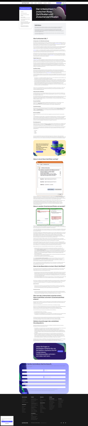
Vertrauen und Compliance (25, 402)
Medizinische (59, 403)
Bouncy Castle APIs (33, 409)
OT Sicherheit (50, 409)
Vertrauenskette (49, 72)
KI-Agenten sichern (51, 408)
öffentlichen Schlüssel (58, 43)
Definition (22, 11)
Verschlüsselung (52, 55)
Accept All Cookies (7, 421)
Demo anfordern (60, 351)
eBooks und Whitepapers (43, 408)
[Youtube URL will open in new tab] (63, 422)
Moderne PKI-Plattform (33, 400)
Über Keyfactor (23, 406)
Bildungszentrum (42, 412)
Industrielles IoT (60, 404)
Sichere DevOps (51, 404)
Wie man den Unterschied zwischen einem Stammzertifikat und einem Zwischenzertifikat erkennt (25, 23)
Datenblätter (41, 405)
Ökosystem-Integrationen (34, 410)
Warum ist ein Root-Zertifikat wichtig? (25, 15)
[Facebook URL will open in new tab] (65, 422)
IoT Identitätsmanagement (34, 416)
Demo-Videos (41, 406)
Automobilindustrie (60, 402)
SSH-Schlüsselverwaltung (34, 419)
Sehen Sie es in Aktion (39, 151)
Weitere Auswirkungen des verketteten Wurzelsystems (25, 26)
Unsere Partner (23, 409)
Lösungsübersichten (42, 407)
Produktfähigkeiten (33, 413)
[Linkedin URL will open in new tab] (61, 422)
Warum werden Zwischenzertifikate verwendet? (25, 17)
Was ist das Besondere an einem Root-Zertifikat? (25, 20)
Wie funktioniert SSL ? (24, 13)
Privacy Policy (53, 390)
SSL (34, 50)
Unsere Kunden (23, 408)
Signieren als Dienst (33, 406)
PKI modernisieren (51, 403)
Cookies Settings (7, 423)
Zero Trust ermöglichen (51, 402)
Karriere (23, 407)
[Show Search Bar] (65, 3)
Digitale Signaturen (36, 59)
